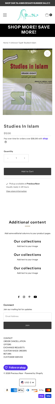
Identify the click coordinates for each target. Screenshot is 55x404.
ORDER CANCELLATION (15, 341)
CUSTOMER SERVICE (13, 357)
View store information (16, 191)
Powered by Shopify (34, 373)
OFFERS (7, 344)
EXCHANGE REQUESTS (14, 347)
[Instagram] (24, 296)
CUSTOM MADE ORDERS (15, 351)
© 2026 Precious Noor (13, 373)
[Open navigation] (5, 15)
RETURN (7, 354)
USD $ (28, 382)
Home (5, 43)
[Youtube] (35, 296)
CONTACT (8, 338)
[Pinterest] (29, 296)
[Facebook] (18, 296)
